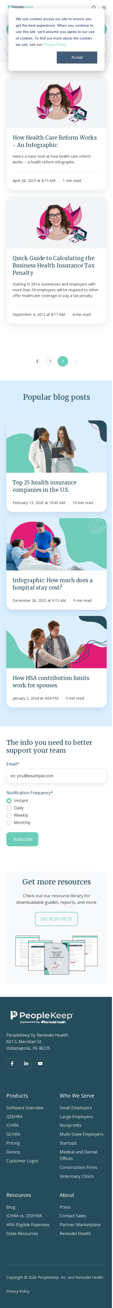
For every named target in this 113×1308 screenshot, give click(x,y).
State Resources (22, 1233)
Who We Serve (77, 1095)
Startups (68, 1143)
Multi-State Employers (82, 1134)
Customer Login (22, 1161)
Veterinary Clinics (77, 1176)
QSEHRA (14, 1116)
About (67, 1194)
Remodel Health (75, 1233)
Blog (11, 1207)
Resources (18, 1194)
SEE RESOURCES (57, 919)
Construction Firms (78, 1167)
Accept (77, 57)
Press (65, 1207)
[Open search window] (93, 7)
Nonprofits (70, 1125)
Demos (13, 1152)
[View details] (12, 1063)
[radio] (56, 800)
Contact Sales (73, 1216)
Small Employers (76, 1108)
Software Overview (24, 1108)
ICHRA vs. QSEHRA (24, 1216)
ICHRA (12, 1125)
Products (17, 1095)
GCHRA (13, 1134)
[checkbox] (56, 811)
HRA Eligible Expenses (28, 1224)
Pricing (13, 1143)
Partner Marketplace (80, 1224)
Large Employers (76, 1116)
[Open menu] (104, 7)
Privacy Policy (54, 44)
